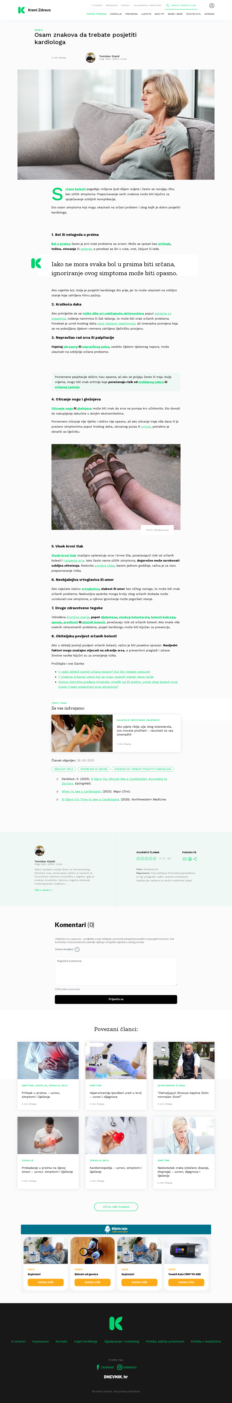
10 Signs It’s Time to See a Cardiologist (90, 799)
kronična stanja (78, 617)
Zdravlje (116, 14)
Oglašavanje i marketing (147, 5)
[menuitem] (212, 5)
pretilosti (71, 622)
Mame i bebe (175, 14)
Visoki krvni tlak (63, 555)
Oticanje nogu (62, 408)
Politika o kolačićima (206, 1341)
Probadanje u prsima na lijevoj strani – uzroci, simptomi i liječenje (47, 1169)
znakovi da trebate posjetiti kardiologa (143, 769)
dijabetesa (109, 617)
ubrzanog (71, 346)
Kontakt (125, 5)
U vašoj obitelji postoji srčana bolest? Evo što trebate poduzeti (104, 671)
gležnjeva (84, 408)
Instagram (129, 1367)
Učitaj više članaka (116, 1206)
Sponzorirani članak (171, 1085)
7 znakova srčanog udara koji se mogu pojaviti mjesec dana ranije (106, 677)
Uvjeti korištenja (85, 1341)
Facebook (107, 1367)
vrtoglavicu (90, 589)
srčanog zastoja (67, 387)
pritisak (164, 244)
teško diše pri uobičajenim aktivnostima (113, 313)
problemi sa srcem (94, 769)
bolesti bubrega (163, 617)
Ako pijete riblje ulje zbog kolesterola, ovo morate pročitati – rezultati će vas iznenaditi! (145, 730)
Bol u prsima (60, 244)
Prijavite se (116, 999)
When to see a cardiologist (81, 791)
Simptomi (28, 1085)
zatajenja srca (74, 560)
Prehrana (131, 14)
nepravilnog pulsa (95, 346)
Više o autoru (42, 890)
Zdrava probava (96, 14)
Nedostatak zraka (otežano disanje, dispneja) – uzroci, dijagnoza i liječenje (183, 1171)
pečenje (86, 249)
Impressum (112, 5)
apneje (56, 622)
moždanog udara (151, 382)
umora (146, 426)
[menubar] (212, 5)
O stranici (96, 5)
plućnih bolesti (93, 622)
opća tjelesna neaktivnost (116, 323)
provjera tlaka (105, 565)
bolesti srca (64, 769)
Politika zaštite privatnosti (165, 1341)
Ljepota (146, 14)
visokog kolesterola (134, 617)
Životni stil (193, 14)
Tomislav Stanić (44, 861)
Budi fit (159, 14)
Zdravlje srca (58, 1085)
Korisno (209, 14)
